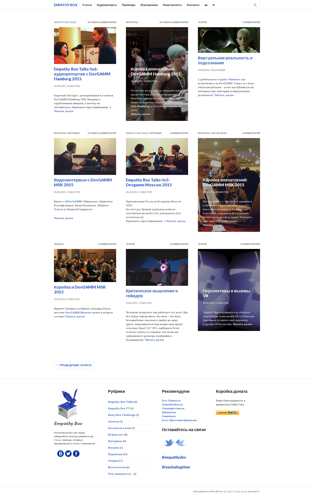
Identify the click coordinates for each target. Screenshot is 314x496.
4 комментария (179, 133)
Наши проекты (172, 4)
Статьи (87, 4)
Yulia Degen (218, 70)
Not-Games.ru (171, 400)
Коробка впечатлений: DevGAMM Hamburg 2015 (156, 71)
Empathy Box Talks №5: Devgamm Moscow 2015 (149, 182)
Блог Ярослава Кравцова (179, 420)
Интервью (73, 133)
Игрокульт (132, 22)
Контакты (193, 4)
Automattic (254, 491)
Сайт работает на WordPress (208, 491)
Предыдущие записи (75, 365)
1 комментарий (251, 22)
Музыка (113, 447)
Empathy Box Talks (65, 22)
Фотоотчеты (219, 133)
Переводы (129, 4)
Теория (202, 22)
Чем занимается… (120, 473)
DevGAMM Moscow (78, 312)
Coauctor (73, 86)
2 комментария (107, 244)
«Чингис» (234, 79)
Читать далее (63, 111)
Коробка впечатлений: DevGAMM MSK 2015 (225, 182)
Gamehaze (169, 416)
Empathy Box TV (119, 408)
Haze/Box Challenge (121, 414)
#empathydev (174, 457)
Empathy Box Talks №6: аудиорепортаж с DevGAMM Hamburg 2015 (82, 73)
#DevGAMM (73, 201)
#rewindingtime (176, 466)
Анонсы (59, 244)
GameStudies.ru (172, 404)
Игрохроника (149, 4)
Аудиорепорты (107, 4)
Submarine (169, 412)
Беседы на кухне (119, 428)
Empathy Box (65, 5)
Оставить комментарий (102, 22)
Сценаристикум (173, 408)
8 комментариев (250, 244)
